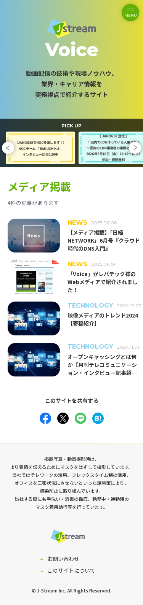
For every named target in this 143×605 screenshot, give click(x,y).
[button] (8, 148)
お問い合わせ (63, 558)
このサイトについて (71, 570)
